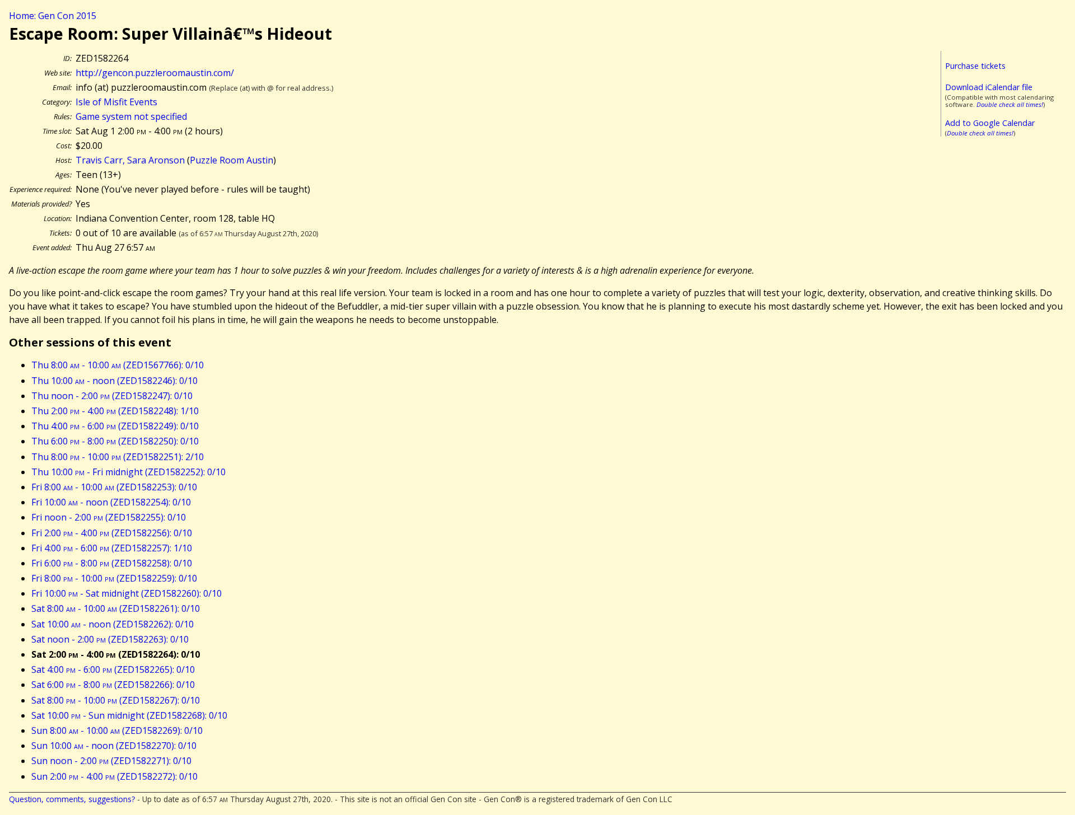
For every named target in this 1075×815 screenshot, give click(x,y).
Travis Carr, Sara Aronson (130, 160)
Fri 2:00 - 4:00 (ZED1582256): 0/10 (111, 533)
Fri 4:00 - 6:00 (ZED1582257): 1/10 (111, 548)
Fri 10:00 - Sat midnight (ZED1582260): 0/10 (126, 593)
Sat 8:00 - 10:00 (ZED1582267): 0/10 (115, 700)
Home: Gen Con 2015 (52, 16)
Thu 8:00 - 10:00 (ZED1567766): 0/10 (117, 365)
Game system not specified (131, 116)
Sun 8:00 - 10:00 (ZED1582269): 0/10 (117, 730)
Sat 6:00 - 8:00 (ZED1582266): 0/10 (113, 684)
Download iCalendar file (988, 87)
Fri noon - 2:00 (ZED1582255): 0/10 (108, 517)
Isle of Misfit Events (116, 102)
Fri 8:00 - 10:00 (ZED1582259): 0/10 (114, 578)
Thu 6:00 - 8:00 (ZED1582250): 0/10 (115, 441)
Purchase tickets (975, 65)
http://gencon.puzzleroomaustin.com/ (155, 73)
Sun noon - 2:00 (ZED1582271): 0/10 (111, 761)
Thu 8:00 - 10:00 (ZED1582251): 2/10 (117, 457)
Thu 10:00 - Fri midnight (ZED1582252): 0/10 (128, 472)
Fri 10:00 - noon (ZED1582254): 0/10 (111, 502)
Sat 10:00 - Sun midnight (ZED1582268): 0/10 (129, 715)
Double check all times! (1009, 104)
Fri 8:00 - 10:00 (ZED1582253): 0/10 (114, 487)
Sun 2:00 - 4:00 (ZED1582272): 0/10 (114, 776)
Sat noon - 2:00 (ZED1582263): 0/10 (110, 639)
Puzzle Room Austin (231, 160)
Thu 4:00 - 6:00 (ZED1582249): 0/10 (115, 426)
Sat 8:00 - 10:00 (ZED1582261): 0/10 (115, 608)
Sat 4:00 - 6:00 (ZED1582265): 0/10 (113, 669)
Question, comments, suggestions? (72, 799)
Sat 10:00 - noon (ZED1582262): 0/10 (112, 624)
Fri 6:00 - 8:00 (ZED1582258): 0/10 (111, 563)
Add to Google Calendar (990, 123)
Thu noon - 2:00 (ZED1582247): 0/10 (112, 396)
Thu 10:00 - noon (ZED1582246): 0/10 (114, 380)
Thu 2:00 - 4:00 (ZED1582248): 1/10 (115, 411)
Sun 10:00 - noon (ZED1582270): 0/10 (114, 745)
